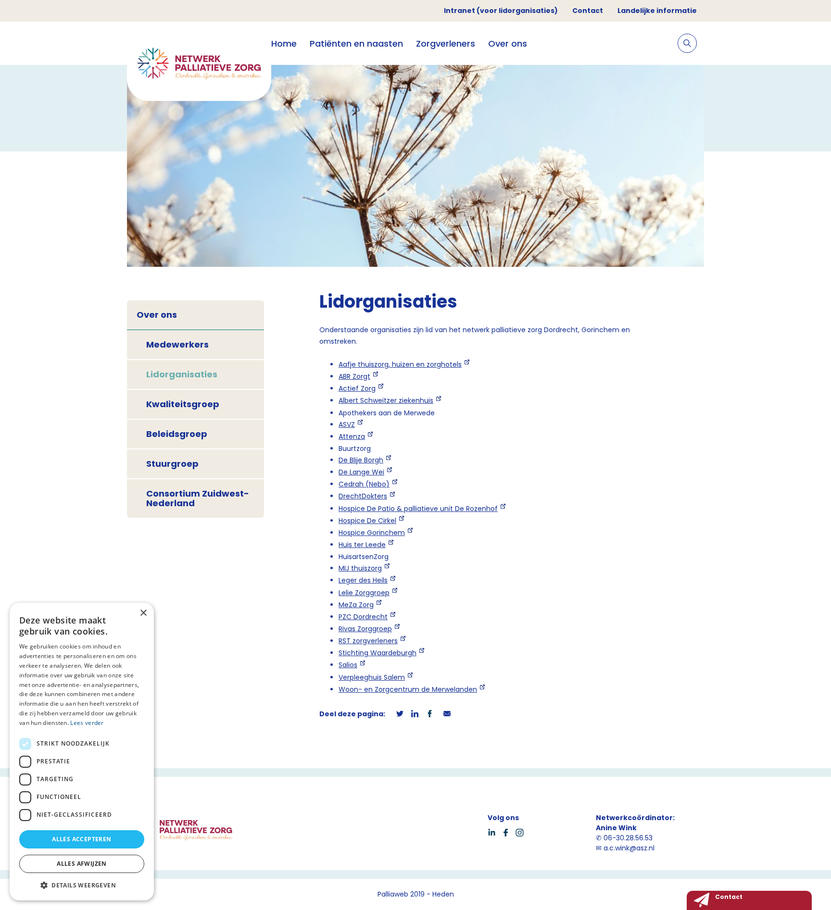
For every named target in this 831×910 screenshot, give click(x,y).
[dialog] (82, 751)
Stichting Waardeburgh (377, 653)
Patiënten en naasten (356, 43)
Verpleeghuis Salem (372, 677)
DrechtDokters (363, 496)
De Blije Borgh (361, 460)
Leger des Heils (363, 580)
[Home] (199, 65)
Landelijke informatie (657, 10)
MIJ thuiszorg (360, 568)
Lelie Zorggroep (364, 593)
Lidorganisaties (181, 374)
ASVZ (347, 424)
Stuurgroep (172, 464)
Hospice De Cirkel (367, 520)
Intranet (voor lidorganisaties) (501, 10)
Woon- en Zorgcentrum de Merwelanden (408, 689)
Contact (587, 10)
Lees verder (86, 723)
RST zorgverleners (368, 641)
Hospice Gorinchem (372, 532)
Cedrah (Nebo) (364, 484)
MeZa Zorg (356, 605)
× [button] (143, 613)
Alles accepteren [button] (81, 839)
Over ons (507, 43)
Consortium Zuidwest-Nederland (197, 498)
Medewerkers (177, 344)
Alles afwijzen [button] (82, 864)
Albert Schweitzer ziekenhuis (386, 400)
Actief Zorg (357, 388)
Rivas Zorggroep (365, 629)
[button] (81, 885)
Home (284, 43)
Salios (348, 665)
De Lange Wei (361, 472)
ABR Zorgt (354, 376)
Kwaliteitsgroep (182, 404)
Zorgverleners (445, 43)
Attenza (352, 436)
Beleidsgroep (176, 434)
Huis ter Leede (362, 544)
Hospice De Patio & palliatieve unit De (418, 508)
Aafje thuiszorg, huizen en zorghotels (400, 364)
